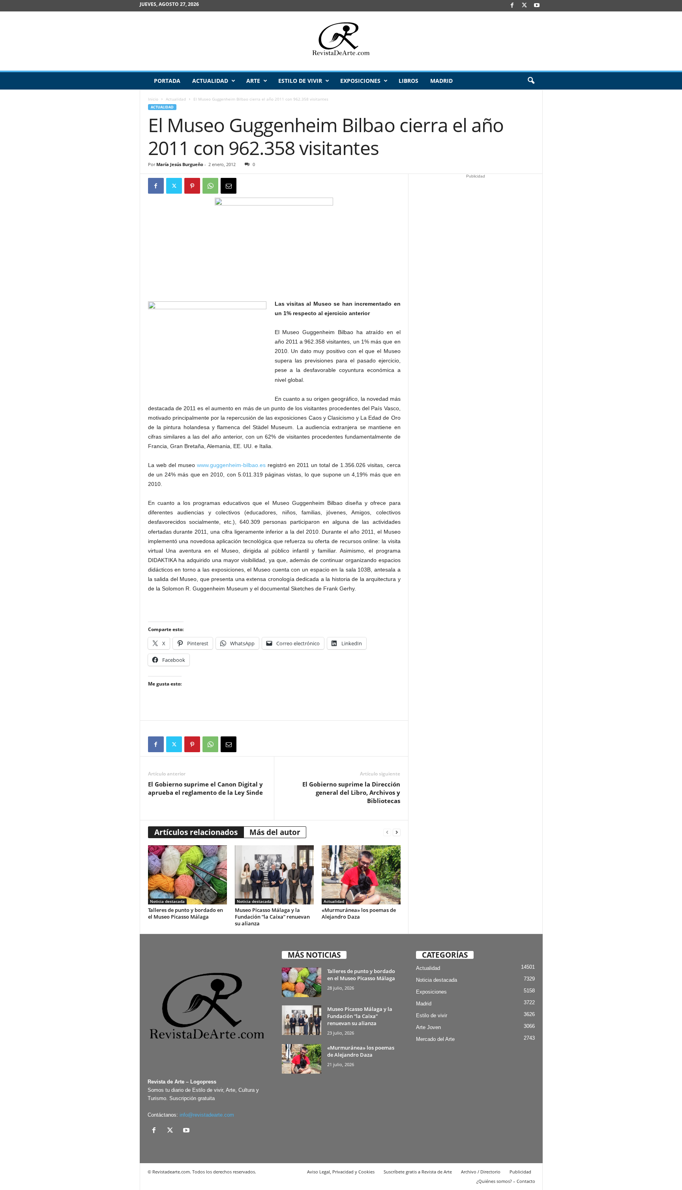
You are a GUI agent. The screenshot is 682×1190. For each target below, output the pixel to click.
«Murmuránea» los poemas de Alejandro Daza (359, 913)
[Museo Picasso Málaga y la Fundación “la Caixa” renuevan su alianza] (274, 874)
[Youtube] (536, 5)
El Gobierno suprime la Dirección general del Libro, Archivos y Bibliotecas (351, 792)
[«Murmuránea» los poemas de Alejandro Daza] (361, 874)
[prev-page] (387, 832)
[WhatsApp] (210, 186)
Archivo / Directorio (480, 1172)
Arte (253, 80)
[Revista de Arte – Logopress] (341, 41)
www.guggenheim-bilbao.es (231, 465)
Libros (408, 80)
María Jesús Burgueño (179, 164)
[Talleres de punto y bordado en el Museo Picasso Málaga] (187, 874)
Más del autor (274, 832)
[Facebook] (512, 5)
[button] (531, 81)
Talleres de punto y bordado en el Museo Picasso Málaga (185, 913)
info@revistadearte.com (207, 1115)
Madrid (441, 80)
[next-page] (397, 832)
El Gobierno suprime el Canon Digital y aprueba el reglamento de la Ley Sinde (205, 788)
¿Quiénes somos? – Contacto (505, 1181)
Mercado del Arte (435, 1039)
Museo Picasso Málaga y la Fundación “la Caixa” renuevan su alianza (272, 916)
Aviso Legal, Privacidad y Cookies (341, 1172)
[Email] (228, 186)
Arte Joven (428, 1027)
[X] (524, 5)
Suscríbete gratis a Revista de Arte (418, 1172)
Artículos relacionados (196, 832)
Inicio (153, 99)
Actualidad (210, 80)
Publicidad (520, 1172)
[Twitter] (174, 186)
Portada (167, 80)
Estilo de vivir (300, 80)
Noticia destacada (167, 901)
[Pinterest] (192, 186)
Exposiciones (360, 80)
